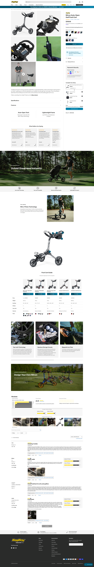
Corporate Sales (54, 548)
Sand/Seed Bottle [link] (73, 100)
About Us (53, 540)
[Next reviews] (60, 138)
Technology (54, 542)
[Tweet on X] (69, 113)
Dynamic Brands (15, 563)
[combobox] (48, 2)
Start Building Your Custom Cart (21, 382)
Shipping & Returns (80, 563)
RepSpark (53, 555)
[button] (82, 2)
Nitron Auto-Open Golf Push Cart (26, 9)
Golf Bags (40, 542)
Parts (74, 4)
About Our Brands (39, 4)
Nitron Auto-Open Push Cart (17, 9)
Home (12, 9)
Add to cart (74, 44)
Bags (21, 4)
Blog (68, 4)
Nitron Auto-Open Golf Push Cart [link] (76, 84)
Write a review (76, 19)
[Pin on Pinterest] (73, 113)
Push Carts (41, 540)
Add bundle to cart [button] (74, 108)
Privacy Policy (53, 563)
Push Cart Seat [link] (72, 91)
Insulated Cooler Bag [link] (73, 96)
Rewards (63, 4)
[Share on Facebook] (71, 113)
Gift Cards (40, 550)
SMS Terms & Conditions (67, 563)
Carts (16, 4)
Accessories (31, 4)
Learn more (71, 54)
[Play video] (23, 74)
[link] (67, 86)
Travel (25, 4)
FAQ (71, 4)
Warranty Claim (54, 544)
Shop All (40, 548)
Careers (53, 546)
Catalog (53, 550)
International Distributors (56, 554)
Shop (12, 4)
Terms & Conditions (59, 563)
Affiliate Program (55, 552)
